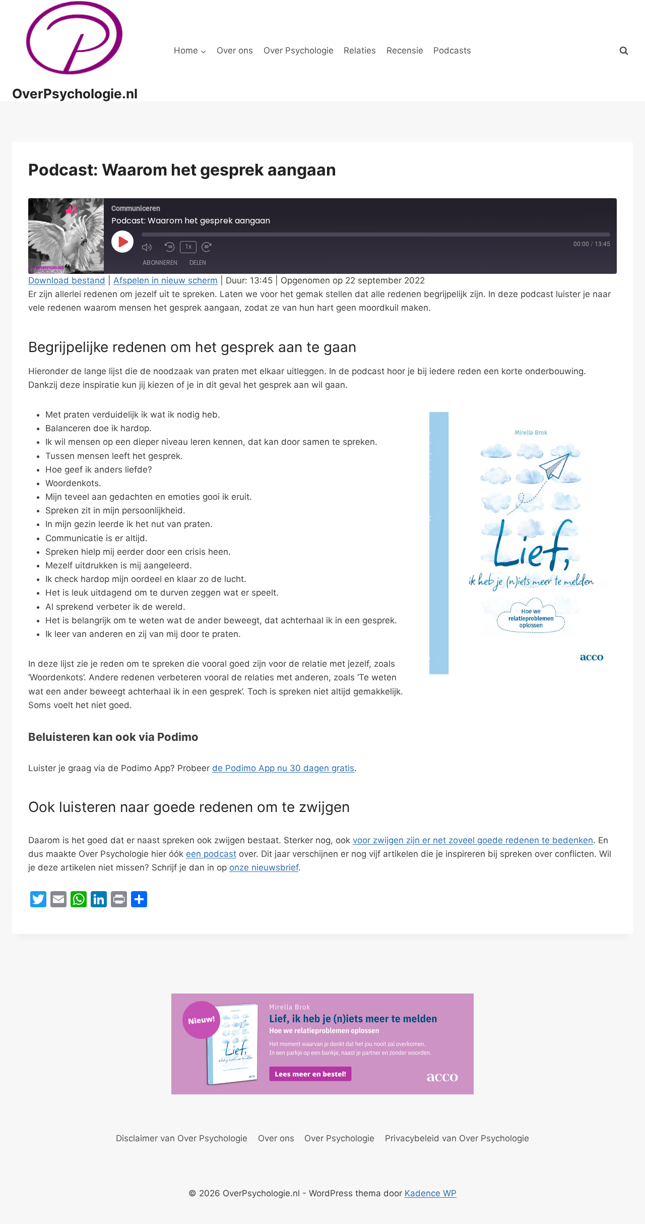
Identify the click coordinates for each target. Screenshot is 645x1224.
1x (188, 246)
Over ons (235, 50)
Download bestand (66, 280)
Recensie (404, 50)
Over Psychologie (299, 50)
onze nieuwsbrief (263, 867)
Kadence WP (431, 1193)
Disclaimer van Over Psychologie (181, 1138)
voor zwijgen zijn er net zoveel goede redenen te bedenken (473, 840)
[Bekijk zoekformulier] (624, 51)
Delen (197, 262)
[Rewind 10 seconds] (170, 247)
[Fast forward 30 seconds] (211, 247)
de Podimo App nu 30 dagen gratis (283, 768)
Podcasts (452, 50)
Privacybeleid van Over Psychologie (457, 1138)
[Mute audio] (151, 247)
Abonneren (160, 262)
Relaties (360, 50)
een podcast (211, 854)
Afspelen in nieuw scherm (165, 280)
